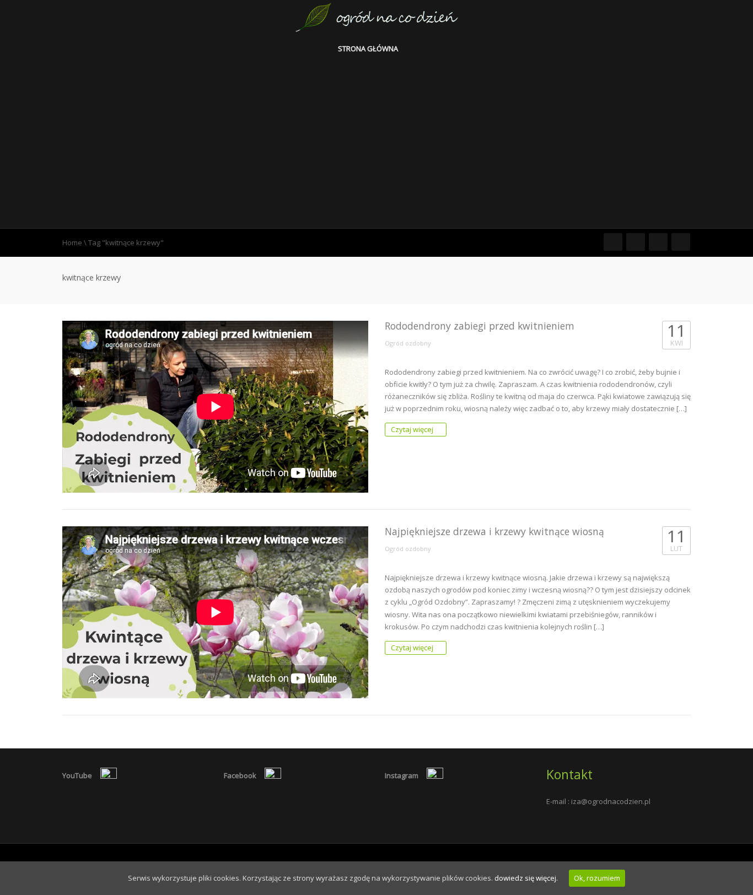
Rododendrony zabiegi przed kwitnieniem (479, 325)
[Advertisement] (376, 145)
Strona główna (369, 48)
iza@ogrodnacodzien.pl (610, 801)
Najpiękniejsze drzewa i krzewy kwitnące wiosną (494, 531)
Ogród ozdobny (408, 343)
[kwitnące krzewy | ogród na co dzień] (376, 16)
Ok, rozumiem (597, 878)
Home (72, 242)
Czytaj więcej (413, 429)
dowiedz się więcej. (526, 878)
